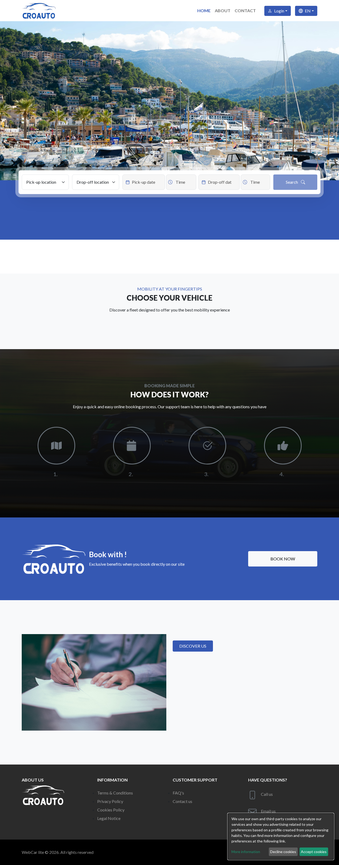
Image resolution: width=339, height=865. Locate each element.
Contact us (182, 801)
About (222, 10)
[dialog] (281, 836)
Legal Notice (109, 818)
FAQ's (178, 792)
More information (245, 851)
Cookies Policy (110, 809)
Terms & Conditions (115, 792)
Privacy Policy (110, 801)
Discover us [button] (192, 645)
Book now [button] (282, 558)
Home (204, 10)
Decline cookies (283, 851)
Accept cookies (314, 851)
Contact (245, 10)
